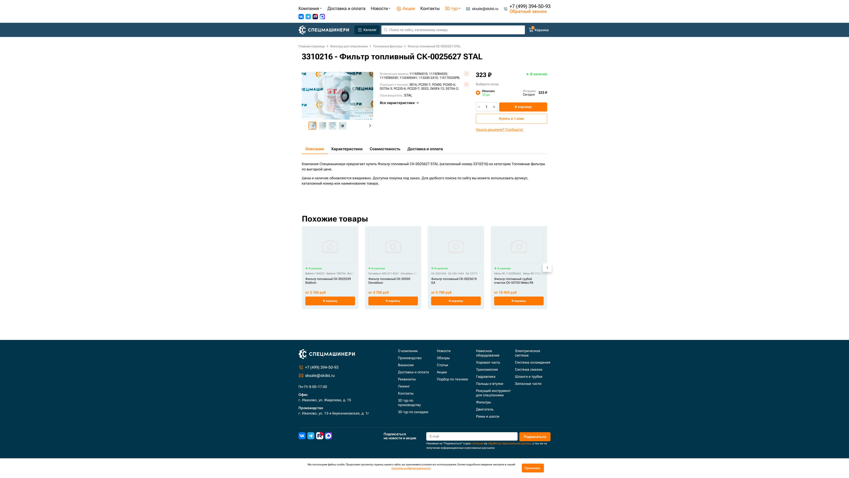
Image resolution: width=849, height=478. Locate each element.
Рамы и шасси (487, 416)
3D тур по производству (409, 402)
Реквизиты (407, 379)
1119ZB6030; (389, 77)
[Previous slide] (305, 126)
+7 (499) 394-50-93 (530, 6)
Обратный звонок (528, 11)
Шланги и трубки (528, 376)
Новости (444, 351)
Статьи (442, 365)
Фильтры (483, 402)
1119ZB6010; (418, 73)
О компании (408, 351)
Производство (410, 358)
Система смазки (528, 369)
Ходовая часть (488, 362)
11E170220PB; (450, 77)
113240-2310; (429, 77)
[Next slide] (370, 126)
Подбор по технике (452, 379)
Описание (314, 148)
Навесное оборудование (487, 353)
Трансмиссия (487, 369)
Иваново (488, 92)
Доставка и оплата (425, 148)
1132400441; (409, 77)
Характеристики (347, 148)
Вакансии (406, 365)
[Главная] (325, 30)
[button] (312, 126)
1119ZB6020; (438, 73)
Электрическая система (527, 353)
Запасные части (528, 384)
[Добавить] (494, 107)
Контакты (405, 393)
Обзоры (443, 358)
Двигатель (484, 409)
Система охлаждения (532, 362)
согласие (477, 443)
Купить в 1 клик (511, 119)
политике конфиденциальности (411, 468)
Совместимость (385, 148)
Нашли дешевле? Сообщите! (499, 129)
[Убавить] (479, 107)
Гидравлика (485, 376)
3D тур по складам (413, 412)
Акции (442, 372)
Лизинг (404, 386)
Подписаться (535, 437)
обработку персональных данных (509, 443)
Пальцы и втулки (489, 384)
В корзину (523, 107)
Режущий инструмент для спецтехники (493, 393)
